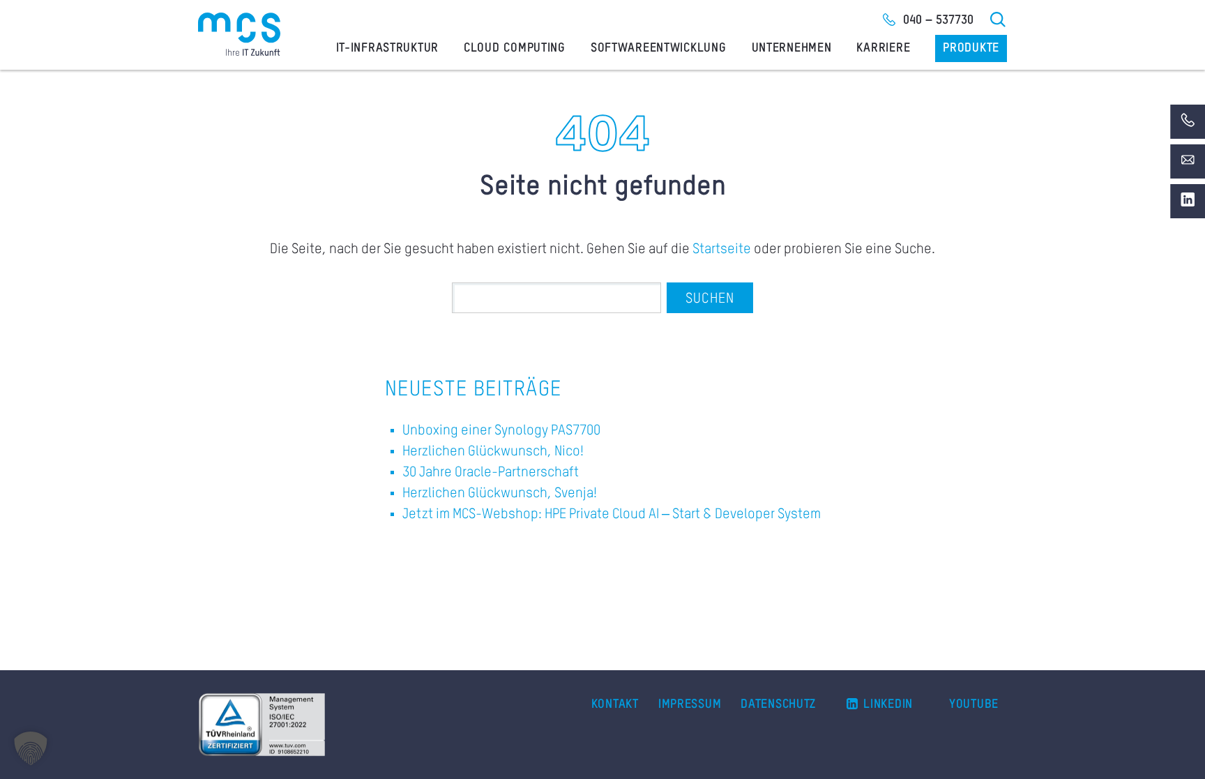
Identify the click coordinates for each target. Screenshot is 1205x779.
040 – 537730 (938, 20)
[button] (30, 748)
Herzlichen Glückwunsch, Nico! (493, 452)
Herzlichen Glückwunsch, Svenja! (499, 494)
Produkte (971, 48)
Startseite (721, 250)
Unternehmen (792, 48)
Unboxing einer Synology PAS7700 (501, 431)
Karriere (883, 48)
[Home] (239, 34)
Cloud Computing (515, 48)
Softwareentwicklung (659, 48)
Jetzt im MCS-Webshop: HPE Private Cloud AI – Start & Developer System (611, 515)
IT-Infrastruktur (387, 48)
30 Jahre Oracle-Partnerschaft (490, 473)
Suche (998, 19)
